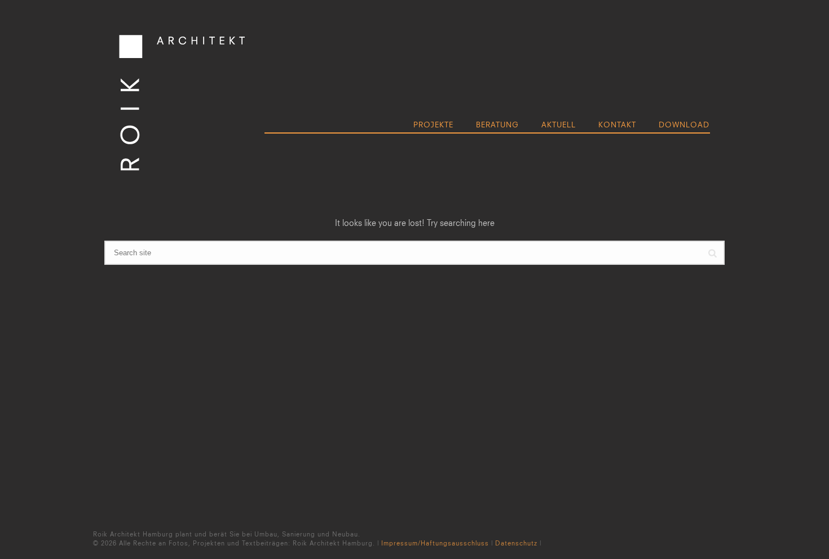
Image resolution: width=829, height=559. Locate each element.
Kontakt (617, 124)
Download (684, 124)
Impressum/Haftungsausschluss (435, 543)
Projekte (433, 124)
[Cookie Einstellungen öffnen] (24, 544)
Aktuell (558, 124)
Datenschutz (516, 543)
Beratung (497, 124)
